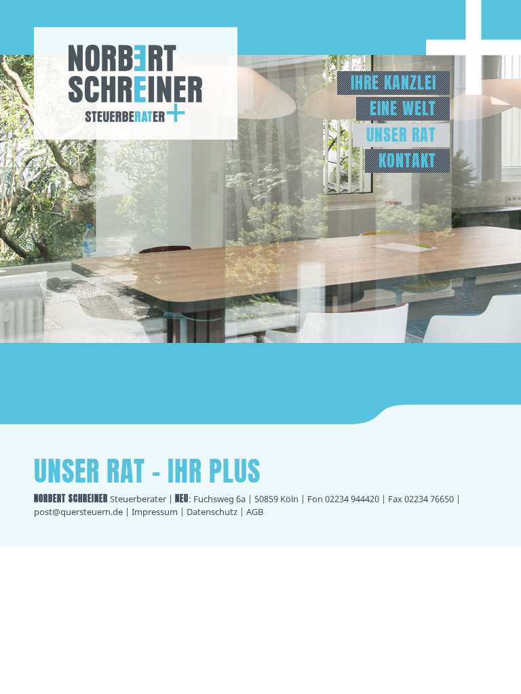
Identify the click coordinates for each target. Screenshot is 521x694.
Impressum (155, 512)
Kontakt (407, 161)
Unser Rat (401, 135)
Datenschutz (212, 512)
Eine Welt (403, 109)
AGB (254, 512)
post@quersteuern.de (78, 512)
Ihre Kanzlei (393, 83)
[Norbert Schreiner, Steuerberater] (135, 135)
